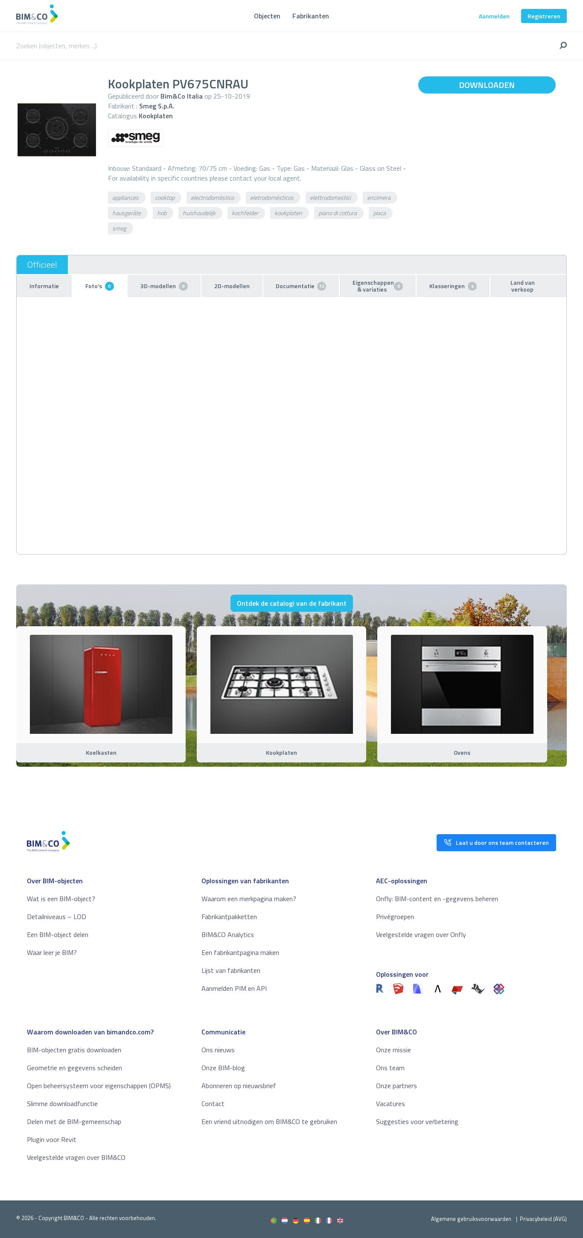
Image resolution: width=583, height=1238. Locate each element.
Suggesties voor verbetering (417, 1121)
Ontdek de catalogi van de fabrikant (292, 603)
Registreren (544, 16)
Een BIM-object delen (57, 934)
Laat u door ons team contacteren (502, 842)
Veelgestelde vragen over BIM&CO (76, 1157)
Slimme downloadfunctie (62, 1103)
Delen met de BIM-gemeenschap (74, 1121)
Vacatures (390, 1103)
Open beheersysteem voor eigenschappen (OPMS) (99, 1085)
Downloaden (487, 84)
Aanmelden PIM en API (234, 988)
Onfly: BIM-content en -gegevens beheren (437, 898)
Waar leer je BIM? (52, 952)
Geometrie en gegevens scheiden (74, 1068)
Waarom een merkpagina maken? (248, 898)
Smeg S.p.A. (157, 106)
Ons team (390, 1068)
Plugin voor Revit (51, 1139)
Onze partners (396, 1085)
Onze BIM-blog (223, 1068)
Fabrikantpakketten (229, 916)
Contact (212, 1103)
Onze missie (393, 1050)
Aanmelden (494, 16)
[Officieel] (42, 264)
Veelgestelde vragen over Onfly (421, 934)
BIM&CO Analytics (227, 934)
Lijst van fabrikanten (230, 970)
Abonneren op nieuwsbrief (238, 1085)
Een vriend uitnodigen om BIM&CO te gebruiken (269, 1121)
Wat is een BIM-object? (61, 898)
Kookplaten (156, 116)
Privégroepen (395, 916)
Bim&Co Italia (181, 96)
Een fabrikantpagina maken (240, 952)
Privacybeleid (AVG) (543, 1219)
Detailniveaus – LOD (56, 916)
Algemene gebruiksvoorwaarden (471, 1219)
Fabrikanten (310, 16)
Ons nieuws (218, 1050)
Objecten (267, 16)
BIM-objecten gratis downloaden (74, 1050)
